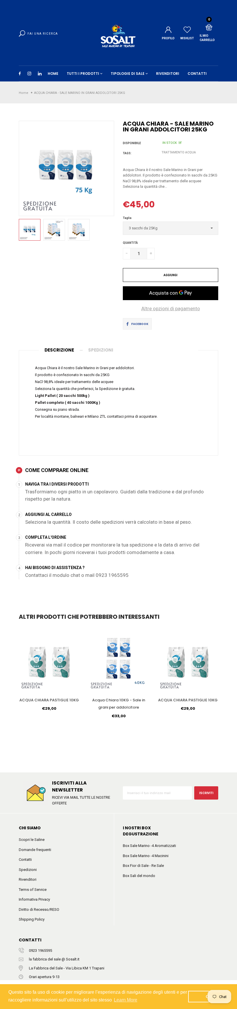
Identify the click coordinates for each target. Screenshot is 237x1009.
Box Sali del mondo (139, 876)
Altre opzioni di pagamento (170, 308)
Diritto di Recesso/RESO (39, 909)
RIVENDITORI (167, 73)
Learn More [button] (125, 999)
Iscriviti (206, 793)
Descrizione (59, 350)
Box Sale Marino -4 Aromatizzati (149, 845)
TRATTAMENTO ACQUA (179, 152)
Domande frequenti (35, 850)
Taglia (127, 218)
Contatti (25, 859)
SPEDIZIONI (100, 350)
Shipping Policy (32, 919)
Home (53, 73)
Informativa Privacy (34, 899)
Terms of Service (33, 889)
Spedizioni (28, 869)
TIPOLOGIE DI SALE (128, 73)
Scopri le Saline (32, 839)
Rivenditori (27, 879)
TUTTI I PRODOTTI (83, 73)
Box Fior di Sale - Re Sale (143, 865)
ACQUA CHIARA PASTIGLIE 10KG (49, 700)
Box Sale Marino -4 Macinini (146, 856)
